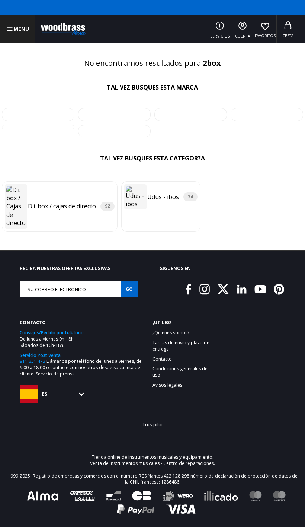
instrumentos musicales (153, 457)
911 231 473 (32, 361)
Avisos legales (167, 385)
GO (129, 289)
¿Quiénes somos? (170, 333)
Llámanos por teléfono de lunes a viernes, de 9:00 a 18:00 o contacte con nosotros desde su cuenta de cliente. (81, 367)
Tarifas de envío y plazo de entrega (180, 346)
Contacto (162, 359)
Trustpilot (152, 425)
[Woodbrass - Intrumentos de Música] (63, 29)
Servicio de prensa (55, 374)
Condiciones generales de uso (180, 372)
